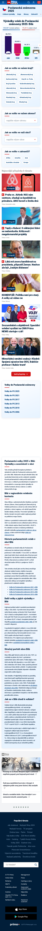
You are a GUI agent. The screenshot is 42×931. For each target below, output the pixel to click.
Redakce (24, 895)
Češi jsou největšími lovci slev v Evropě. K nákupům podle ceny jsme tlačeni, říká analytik (20, 784)
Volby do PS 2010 (12, 408)
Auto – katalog (12, 839)
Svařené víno (26, 843)
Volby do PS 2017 (12, 399)
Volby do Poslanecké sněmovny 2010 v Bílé (23, 594)
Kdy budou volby (13, 836)
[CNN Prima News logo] (12, 2)
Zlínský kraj (23, 102)
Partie (23, 832)
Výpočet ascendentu (13, 853)
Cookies (8, 892)
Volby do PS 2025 (12, 391)
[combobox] (20, 120)
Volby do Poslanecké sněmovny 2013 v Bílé (23, 592)
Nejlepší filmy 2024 (27, 825)
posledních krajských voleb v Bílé (27, 640)
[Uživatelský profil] (33, 2)
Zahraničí (34, 14)
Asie (26, 158)
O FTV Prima (9, 875)
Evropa (26, 162)
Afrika (8, 158)
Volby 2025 (15, 843)
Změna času (14, 832)
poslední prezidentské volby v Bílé (21, 622)
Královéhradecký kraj (27, 84)
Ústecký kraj (10, 102)
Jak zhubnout (13, 825)
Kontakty (24, 884)
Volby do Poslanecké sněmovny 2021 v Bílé (23, 587)
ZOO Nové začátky (28, 836)
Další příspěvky (20, 374)
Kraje (19, 14)
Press (23, 878)
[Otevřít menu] (3, 2)
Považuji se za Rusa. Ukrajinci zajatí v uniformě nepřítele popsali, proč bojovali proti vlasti (20, 773)
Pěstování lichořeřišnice (21, 850)
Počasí (30, 832)
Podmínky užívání (11, 887)
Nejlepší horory (15, 829)
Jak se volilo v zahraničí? (17, 151)
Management (25, 875)
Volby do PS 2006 (12, 412)
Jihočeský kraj (11, 74)
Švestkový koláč (29, 857)
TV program (27, 829)
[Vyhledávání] (28, 2)
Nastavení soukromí (24, 901)
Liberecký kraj (11, 88)
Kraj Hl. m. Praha (27, 79)
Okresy (26, 14)
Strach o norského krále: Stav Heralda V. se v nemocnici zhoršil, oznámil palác (19, 795)
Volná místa (9, 878)
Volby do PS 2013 (12, 404)
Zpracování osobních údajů (26, 888)
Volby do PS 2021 (12, 395)
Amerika (17, 158)
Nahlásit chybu (10, 900)
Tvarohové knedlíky (29, 853)
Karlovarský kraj (11, 79)
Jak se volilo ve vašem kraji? (19, 68)
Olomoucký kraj (11, 93)
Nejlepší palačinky (14, 857)
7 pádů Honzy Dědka (28, 839)
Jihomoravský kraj (26, 74)
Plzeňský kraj (10, 97)
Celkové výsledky (9, 14)
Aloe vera (31, 846)
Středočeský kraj (25, 97)
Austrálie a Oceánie (12, 162)
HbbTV (7, 884)
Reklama (8, 881)
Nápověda (24, 892)
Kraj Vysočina (10, 84)
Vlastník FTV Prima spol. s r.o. (11, 896)
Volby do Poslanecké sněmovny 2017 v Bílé (23, 589)
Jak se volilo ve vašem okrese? (20, 113)
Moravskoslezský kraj (27, 88)
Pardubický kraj (26, 93)
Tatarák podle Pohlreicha (16, 846)
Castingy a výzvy (26, 881)
